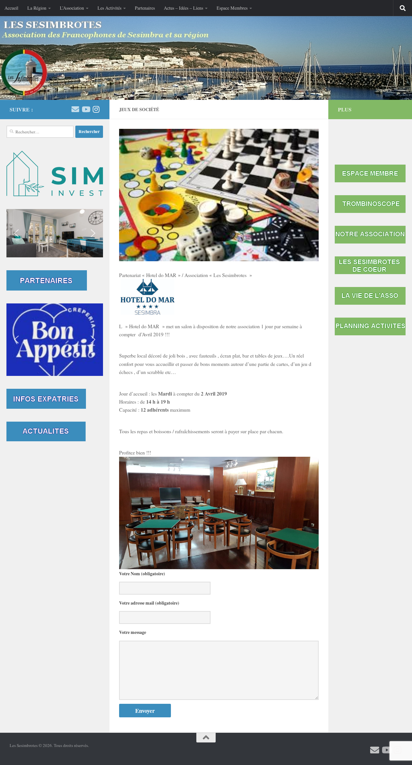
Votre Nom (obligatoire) (142, 573)
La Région (36, 8)
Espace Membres (232, 8)
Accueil (11, 8)
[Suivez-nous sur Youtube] (85, 109)
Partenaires (145, 8)
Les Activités (109, 8)
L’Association (72, 8)
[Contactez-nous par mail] (75, 109)
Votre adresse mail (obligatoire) (149, 603)
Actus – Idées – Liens (183, 8)
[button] (54, 233)
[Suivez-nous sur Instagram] (96, 109)
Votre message (132, 632)
